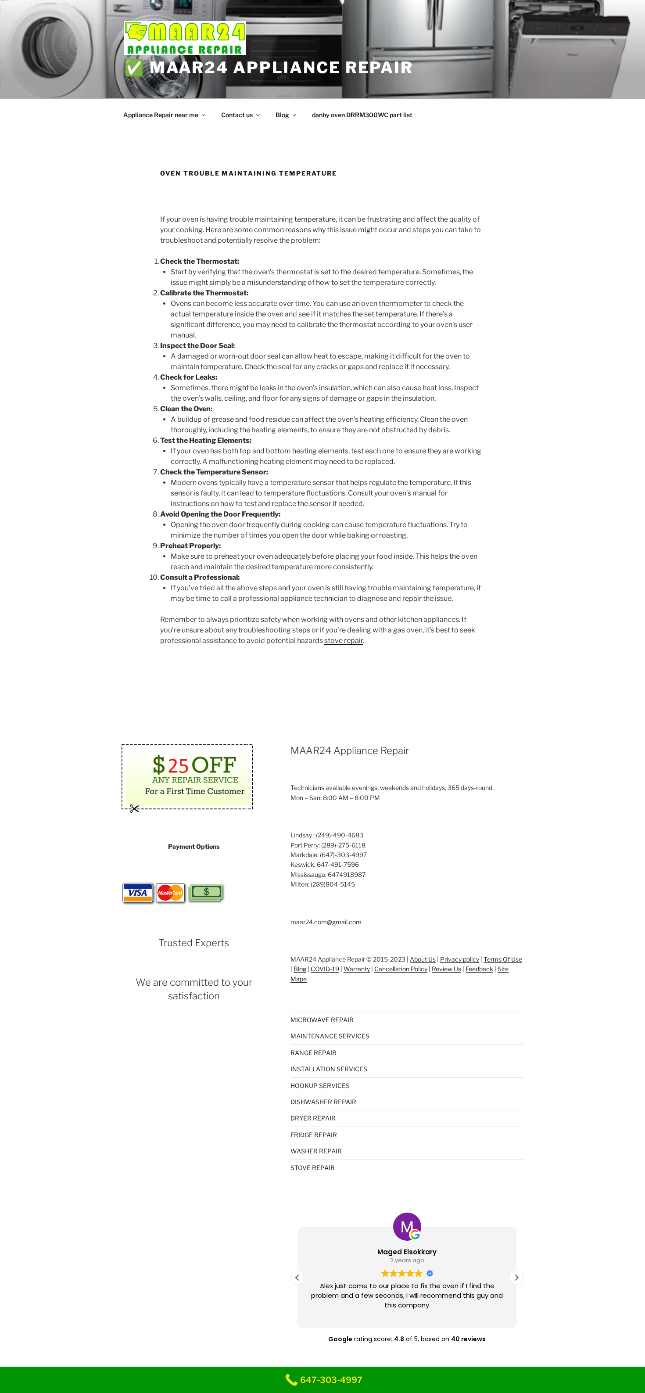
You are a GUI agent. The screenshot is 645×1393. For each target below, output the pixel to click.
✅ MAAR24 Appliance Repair (268, 67)
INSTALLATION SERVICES (328, 1069)
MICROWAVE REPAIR (322, 1019)
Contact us (237, 114)
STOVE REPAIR (312, 1167)
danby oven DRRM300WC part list (362, 114)
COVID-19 (325, 969)
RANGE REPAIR (313, 1052)
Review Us (446, 969)
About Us (423, 959)
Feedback (479, 969)
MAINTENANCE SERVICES (329, 1036)
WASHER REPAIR (316, 1151)
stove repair (343, 640)
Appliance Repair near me (160, 114)
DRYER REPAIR (313, 1118)
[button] (516, 1277)
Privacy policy (459, 959)
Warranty (357, 969)
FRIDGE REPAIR (313, 1134)
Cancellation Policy (400, 969)
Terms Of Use (503, 959)
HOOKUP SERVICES (320, 1085)
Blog (282, 114)
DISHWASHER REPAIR (323, 1102)
